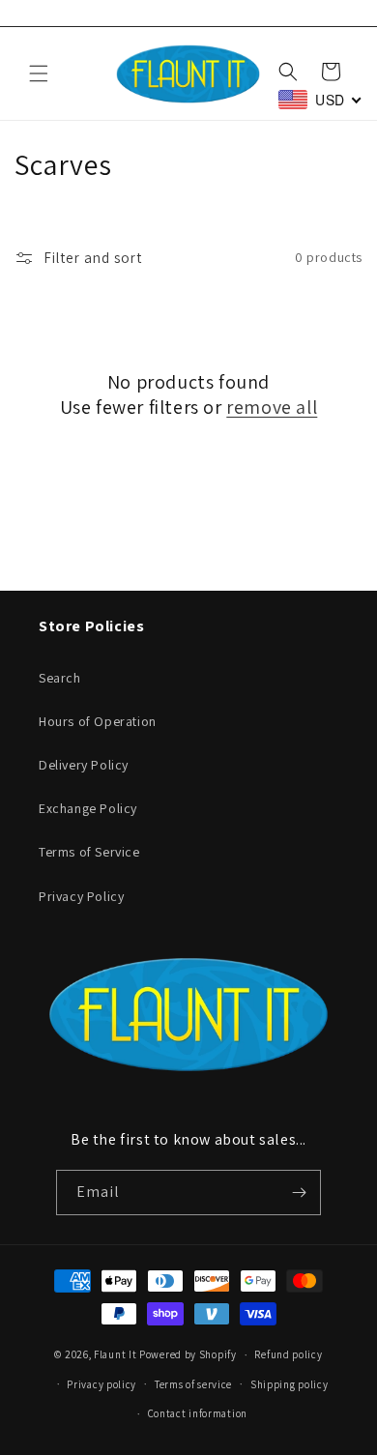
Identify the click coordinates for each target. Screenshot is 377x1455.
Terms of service (193, 1384)
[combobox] (320, 99)
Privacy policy (101, 1384)
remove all (271, 407)
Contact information (197, 1413)
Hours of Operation (98, 721)
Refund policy (288, 1354)
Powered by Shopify (188, 1354)
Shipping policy (289, 1384)
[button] (38, 73)
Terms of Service (89, 851)
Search (60, 677)
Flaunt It (116, 1354)
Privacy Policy (81, 896)
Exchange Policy (88, 808)
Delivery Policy (84, 764)
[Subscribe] (298, 1192)
